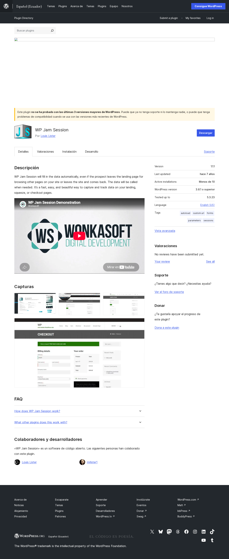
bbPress (183, 510)
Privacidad (20, 516)
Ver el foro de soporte (169, 292)
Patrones (60, 516)
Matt (181, 505)
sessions (208, 220)
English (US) (207, 204)
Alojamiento (21, 510)
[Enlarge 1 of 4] (51, 298)
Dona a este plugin (167, 327)
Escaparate (62, 499)
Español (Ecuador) (58, 536)
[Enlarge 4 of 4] (140, 323)
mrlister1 (92, 462)
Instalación (69, 151)
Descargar (205, 132)
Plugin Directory (23, 17)
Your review (162, 261)
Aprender (101, 499)
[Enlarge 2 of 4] (95, 298)
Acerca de (20, 499)
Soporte (209, 151)
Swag (141, 516)
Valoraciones (45, 151)
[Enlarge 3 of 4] (140, 298)
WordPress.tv (105, 516)
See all (210, 261)
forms (210, 213)
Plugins (59, 510)
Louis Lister (48, 136)
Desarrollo (91, 151)
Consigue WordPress (208, 6)
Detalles (23, 151)
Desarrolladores (105, 510)
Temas (59, 505)
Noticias (19, 505)
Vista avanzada (165, 230)
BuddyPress (186, 516)
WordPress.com (188, 499)
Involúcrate (143, 499)
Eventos (141, 505)
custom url (198, 213)
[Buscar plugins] (52, 30)
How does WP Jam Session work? (37, 411)
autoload (185, 213)
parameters (194, 220)
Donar (142, 510)
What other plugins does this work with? (40, 422)
